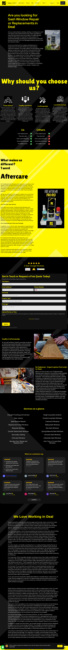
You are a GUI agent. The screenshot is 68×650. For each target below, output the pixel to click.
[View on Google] (25, 476)
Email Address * (7, 287)
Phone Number (39, 287)
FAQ (32, 3)
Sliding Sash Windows (52, 425)
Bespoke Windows (18, 428)
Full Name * (6, 281)
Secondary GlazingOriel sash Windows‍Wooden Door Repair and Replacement (18, 439)
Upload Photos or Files (9, 312)
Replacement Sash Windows (18, 425)
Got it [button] (60, 646)
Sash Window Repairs (18, 421)
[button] (38, 3)
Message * (5, 304)
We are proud (56, 107)
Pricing (27, 3)
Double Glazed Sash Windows (18, 431)
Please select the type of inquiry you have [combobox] (12, 301)
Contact (15, 3)
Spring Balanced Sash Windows (52, 431)
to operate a (62, 107)
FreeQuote (63, 3)
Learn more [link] (12, 646)
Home (9, 3)
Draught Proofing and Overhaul (18, 415)
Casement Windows (52, 421)
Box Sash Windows (52, 428)
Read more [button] (28, 465)
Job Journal (21, 3)
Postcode (5, 293)
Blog (58, 3)
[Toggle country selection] (36, 290)
